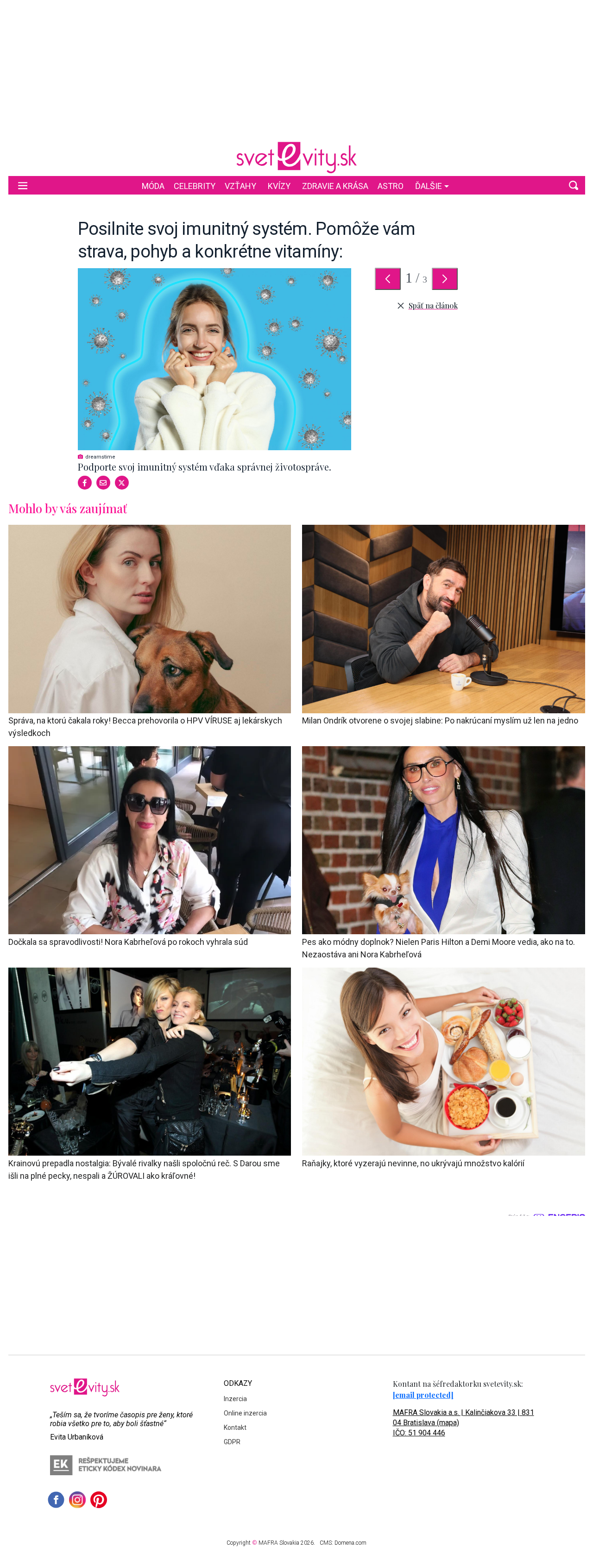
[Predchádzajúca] (388, 279)
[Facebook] (85, 483)
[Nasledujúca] (445, 279)
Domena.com (350, 1543)
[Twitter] (122, 483)
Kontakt (235, 1427)
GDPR (232, 1442)
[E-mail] (103, 483)
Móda (153, 186)
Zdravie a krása (335, 186)
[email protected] (423, 1395)
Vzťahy (240, 186)
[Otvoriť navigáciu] (22, 185)
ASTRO (391, 186)
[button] (573, 185)
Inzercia (235, 1399)
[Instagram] (77, 1499)
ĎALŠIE (428, 186)
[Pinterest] (98, 1499)
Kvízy (279, 186)
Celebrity (194, 186)
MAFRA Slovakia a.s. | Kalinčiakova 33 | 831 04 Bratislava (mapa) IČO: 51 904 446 (463, 1422)
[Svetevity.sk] (296, 157)
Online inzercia (245, 1413)
